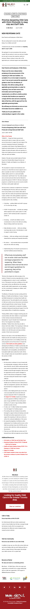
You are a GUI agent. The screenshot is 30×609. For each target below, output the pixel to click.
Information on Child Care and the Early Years (15, 440)
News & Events (15, 16)
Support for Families (11, 396)
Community (7, 14)
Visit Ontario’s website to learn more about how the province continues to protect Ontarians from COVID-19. (16, 454)
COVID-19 (14, 14)
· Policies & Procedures (21, 601)
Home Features (22, 14)
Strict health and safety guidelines (14, 343)
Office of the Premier (7, 136)
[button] (27, 4)
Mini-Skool (10, 28)
